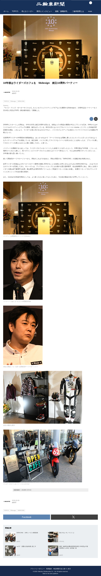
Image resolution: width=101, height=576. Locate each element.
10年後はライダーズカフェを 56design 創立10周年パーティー (40, 83)
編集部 (14, 93)
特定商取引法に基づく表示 (62, 569)
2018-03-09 (15, 91)
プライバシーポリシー (37, 569)
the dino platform (53, 573)
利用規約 (49, 569)
